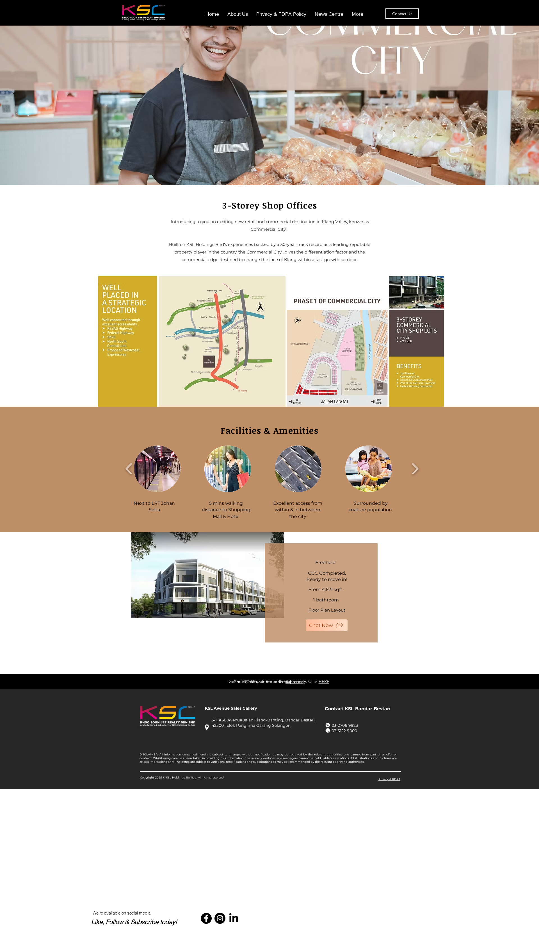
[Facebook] (206, 918)
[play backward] (129, 469)
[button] (157, 468)
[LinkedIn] (233, 918)
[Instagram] (219, 918)
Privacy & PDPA (389, 779)
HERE (324, 681)
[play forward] (415, 469)
